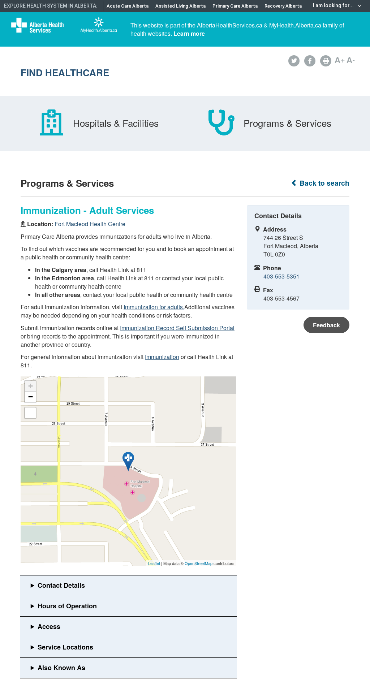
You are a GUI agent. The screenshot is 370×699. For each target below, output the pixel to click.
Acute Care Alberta (128, 6)
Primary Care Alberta (235, 6)
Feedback (326, 325)
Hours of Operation (67, 605)
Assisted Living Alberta (180, 6)
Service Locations (65, 647)
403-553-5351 (281, 276)
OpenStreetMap (198, 563)
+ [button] (30, 386)
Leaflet (154, 563)
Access (49, 626)
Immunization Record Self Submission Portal (177, 328)
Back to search (323, 183)
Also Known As (61, 667)
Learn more (189, 33)
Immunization (162, 357)
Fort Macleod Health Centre (90, 224)
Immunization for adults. (154, 307)
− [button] (30, 396)
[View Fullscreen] (30, 412)
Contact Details (61, 585)
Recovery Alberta (283, 6)
